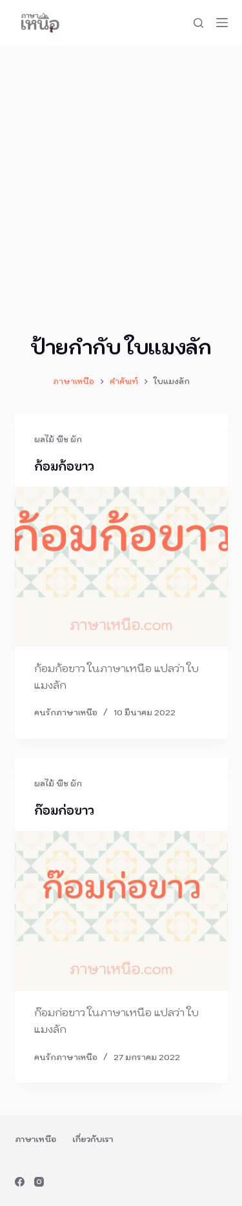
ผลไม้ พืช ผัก (58, 439)
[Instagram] (39, 1182)
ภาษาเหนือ (35, 1139)
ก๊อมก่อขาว (64, 810)
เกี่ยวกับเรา (92, 1139)
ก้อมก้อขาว (64, 466)
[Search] (198, 23)
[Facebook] (20, 1182)
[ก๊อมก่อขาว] (121, 911)
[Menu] (222, 22)
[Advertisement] (121, 173)
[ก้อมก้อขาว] (121, 567)
